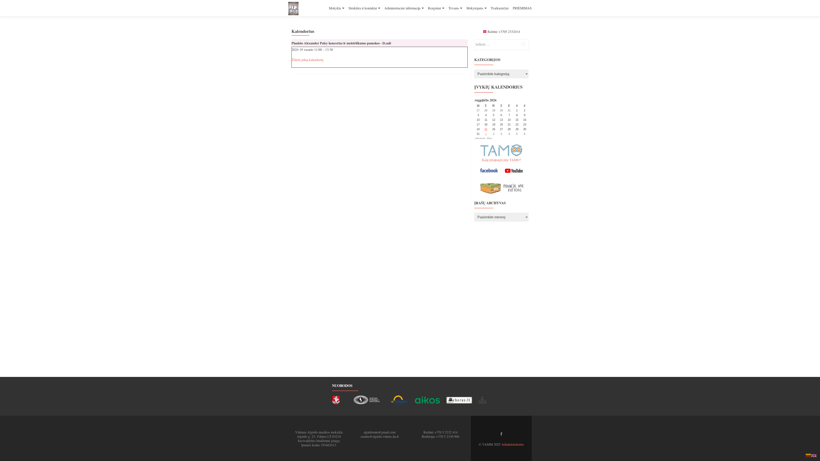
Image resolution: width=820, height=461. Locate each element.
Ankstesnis (480, 138)
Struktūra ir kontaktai (362, 8)
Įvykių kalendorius (498, 87)
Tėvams (453, 8)
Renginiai (434, 8)
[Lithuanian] (808, 455)
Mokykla (335, 8)
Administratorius (512, 444)
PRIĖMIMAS (522, 8)
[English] (814, 455)
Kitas (489, 138)
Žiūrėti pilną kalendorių (307, 59)
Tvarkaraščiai (499, 8)
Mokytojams (474, 8)
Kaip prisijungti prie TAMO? (501, 160)
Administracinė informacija (402, 8)
